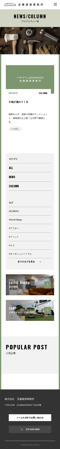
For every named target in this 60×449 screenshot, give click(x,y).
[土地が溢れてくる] (30, 101)
